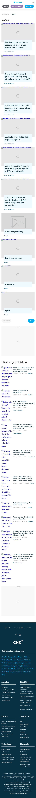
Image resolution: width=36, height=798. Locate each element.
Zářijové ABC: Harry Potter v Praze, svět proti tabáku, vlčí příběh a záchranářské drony (22, 478)
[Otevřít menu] (33, 2)
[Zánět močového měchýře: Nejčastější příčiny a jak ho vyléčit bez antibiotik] (18, 156)
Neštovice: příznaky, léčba (8, 690)
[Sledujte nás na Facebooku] (15, 634)
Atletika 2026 (24, 734)
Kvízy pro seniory (6, 695)
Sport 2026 (24, 716)
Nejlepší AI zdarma (6, 754)
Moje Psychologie (7, 657)
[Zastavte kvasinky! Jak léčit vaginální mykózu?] (18, 127)
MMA (21, 721)
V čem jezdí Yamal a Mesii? (8, 692)
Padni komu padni (6, 731)
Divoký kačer (4, 736)
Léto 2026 (24, 682)
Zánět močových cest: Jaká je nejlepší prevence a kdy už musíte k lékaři (17, 108)
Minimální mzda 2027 (26, 757)
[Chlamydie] (18, 275)
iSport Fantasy (11, 660)
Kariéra (29, 628)
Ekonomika (24, 744)
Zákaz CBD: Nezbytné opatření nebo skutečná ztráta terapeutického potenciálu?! (15, 201)
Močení (13, 14)
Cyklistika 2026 (24, 737)
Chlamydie (9, 284)
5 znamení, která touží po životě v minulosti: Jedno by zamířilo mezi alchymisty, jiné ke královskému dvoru (23, 556)
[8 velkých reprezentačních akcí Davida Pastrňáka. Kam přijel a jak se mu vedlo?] (6, 540)
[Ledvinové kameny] (18, 248)
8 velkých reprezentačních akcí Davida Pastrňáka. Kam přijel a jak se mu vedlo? (23, 533)
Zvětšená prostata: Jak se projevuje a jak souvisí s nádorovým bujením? (16, 45)
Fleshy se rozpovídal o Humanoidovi (20, 391)
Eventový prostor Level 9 (22, 669)
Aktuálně (5, 682)
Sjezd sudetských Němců (8, 726)
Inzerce (16, 628)
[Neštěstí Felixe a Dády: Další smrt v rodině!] (6, 508)
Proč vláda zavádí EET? (7, 728)
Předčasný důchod (25, 749)
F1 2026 (22, 732)
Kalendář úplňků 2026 (7, 697)
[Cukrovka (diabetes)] (18, 222)
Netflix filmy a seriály (6, 762)
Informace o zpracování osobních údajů (15, 786)
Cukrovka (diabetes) (14, 232)
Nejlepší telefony (5, 752)
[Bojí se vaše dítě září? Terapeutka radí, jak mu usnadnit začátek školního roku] (6, 411)
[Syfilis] (18, 301)
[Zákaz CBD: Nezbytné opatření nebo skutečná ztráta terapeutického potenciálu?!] (18, 188)
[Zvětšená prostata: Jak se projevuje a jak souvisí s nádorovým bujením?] (18, 32)
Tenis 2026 (23, 729)
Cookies (28, 786)
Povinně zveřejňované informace (18, 793)
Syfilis (7, 311)
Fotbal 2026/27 (24, 724)
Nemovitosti (11, 663)
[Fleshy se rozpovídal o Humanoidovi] (6, 393)
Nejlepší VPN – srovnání (7, 759)
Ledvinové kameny (13, 258)
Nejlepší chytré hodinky (7, 757)
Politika (4, 716)
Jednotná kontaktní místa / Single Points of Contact (17, 791)
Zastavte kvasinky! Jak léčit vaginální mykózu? (17, 138)
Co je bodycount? (6, 700)
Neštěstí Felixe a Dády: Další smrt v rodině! (22, 504)
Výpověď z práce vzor (7, 734)
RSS (22, 628)
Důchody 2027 (24, 754)
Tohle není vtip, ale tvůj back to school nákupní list (23, 518)
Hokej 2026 (23, 727)
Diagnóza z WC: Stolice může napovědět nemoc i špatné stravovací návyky (22, 452)
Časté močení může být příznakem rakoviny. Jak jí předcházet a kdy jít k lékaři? (17, 76)
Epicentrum (4, 687)
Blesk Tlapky (18, 657)
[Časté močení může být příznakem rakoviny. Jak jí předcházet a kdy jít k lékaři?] (18, 64)
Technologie (6, 744)
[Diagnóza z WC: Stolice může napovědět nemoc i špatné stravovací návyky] (6, 462)
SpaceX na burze (5, 749)
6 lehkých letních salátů (26, 709)
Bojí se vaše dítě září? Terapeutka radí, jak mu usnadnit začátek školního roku (23, 403)
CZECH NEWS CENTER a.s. (25, 774)
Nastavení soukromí (12, 788)
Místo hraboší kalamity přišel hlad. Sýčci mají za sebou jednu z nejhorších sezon (23, 426)
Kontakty (7, 628)
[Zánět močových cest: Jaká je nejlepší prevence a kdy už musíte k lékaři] (18, 96)
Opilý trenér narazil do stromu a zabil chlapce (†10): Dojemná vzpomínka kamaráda (23, 369)
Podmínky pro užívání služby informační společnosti (17, 784)
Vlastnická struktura (23, 788)
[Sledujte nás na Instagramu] (20, 634)
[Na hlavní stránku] (18, 2)
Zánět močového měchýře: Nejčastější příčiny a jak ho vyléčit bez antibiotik (17, 168)
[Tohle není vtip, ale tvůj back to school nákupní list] (6, 522)
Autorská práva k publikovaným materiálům (17, 782)
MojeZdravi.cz (5, 14)
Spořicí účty (23, 752)
